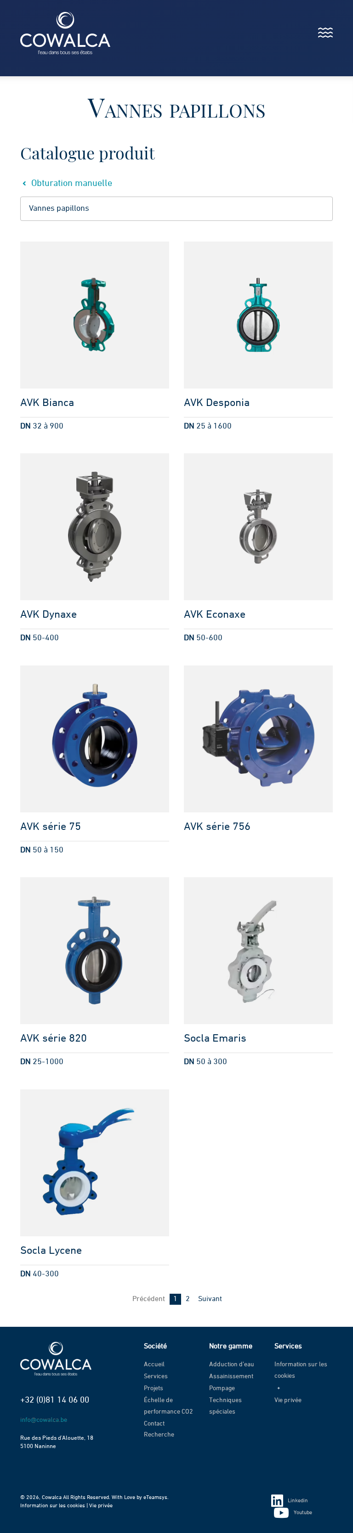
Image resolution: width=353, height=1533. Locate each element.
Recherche (159, 1435)
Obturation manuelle (70, 183)
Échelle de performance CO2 (168, 1406)
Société (155, 1346)
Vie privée (288, 1400)
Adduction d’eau (231, 1364)
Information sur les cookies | (54, 1506)
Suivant (210, 1299)
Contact (154, 1423)
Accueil (154, 1364)
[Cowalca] (55, 32)
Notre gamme (230, 1346)
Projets (153, 1388)
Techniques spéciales (225, 1406)
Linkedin (298, 1501)
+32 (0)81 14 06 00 (54, 1400)
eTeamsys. (156, 1497)
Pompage (222, 1388)
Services (156, 1376)
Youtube (303, 1513)
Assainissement (231, 1376)
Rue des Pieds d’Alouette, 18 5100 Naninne (56, 1442)
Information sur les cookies (300, 1370)
